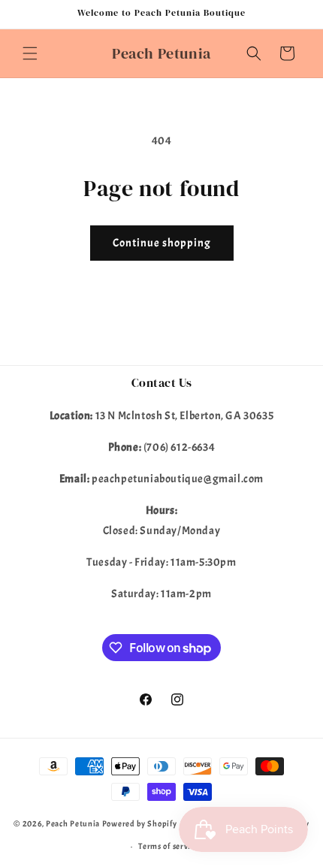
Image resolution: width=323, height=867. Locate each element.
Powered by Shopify (139, 823)
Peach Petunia (73, 823)
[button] (30, 53)
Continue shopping (162, 243)
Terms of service (168, 846)
